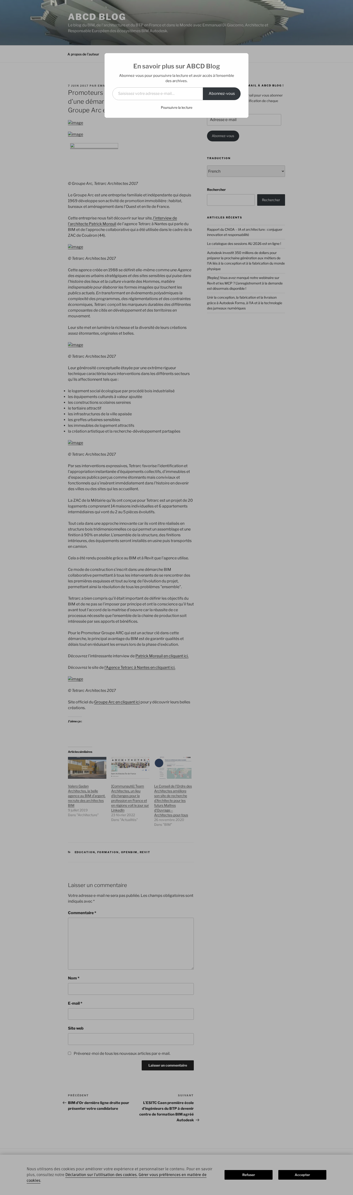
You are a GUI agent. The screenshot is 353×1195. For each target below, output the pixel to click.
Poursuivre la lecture (176, 107)
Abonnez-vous (222, 93)
